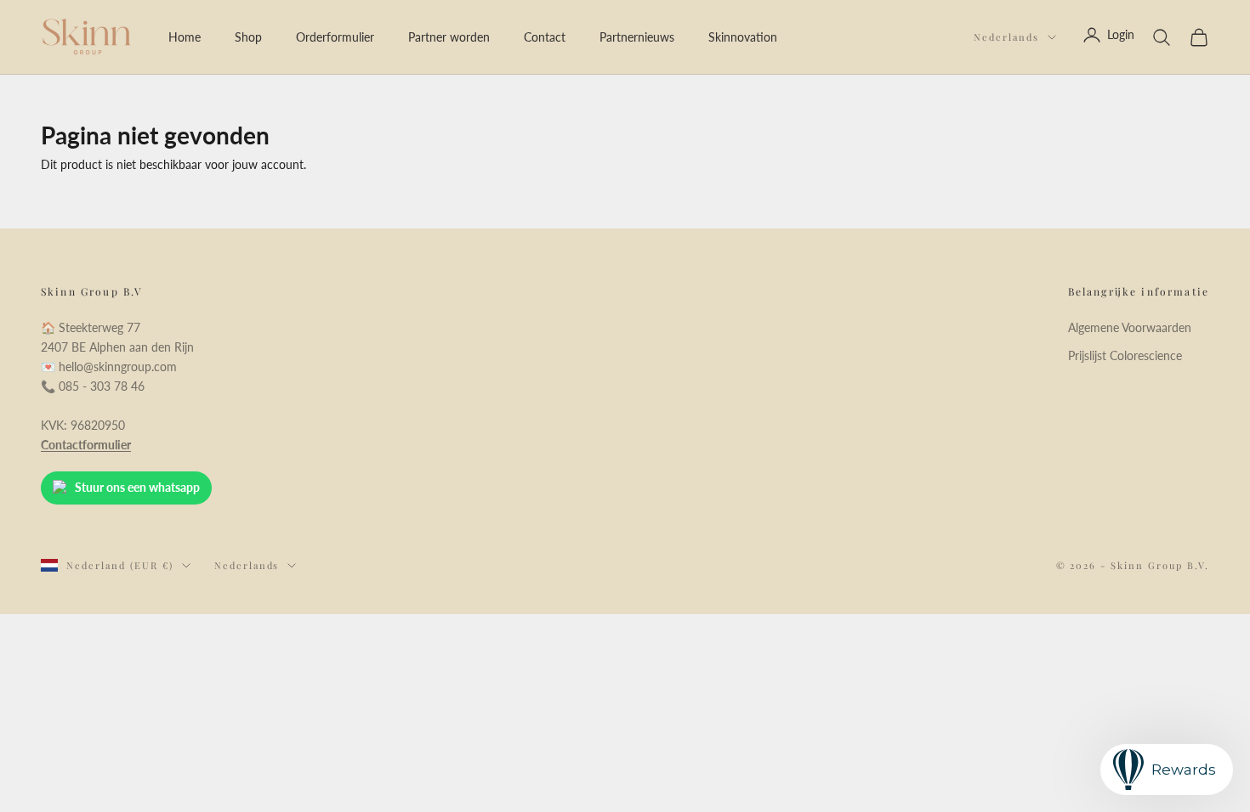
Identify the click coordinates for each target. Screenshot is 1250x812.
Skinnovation (742, 37)
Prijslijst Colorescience (1125, 355)
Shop (248, 37)
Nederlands (1006, 37)
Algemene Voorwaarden (1129, 327)
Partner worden (449, 37)
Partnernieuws (636, 37)
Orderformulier (335, 37)
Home (184, 37)
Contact (544, 37)
